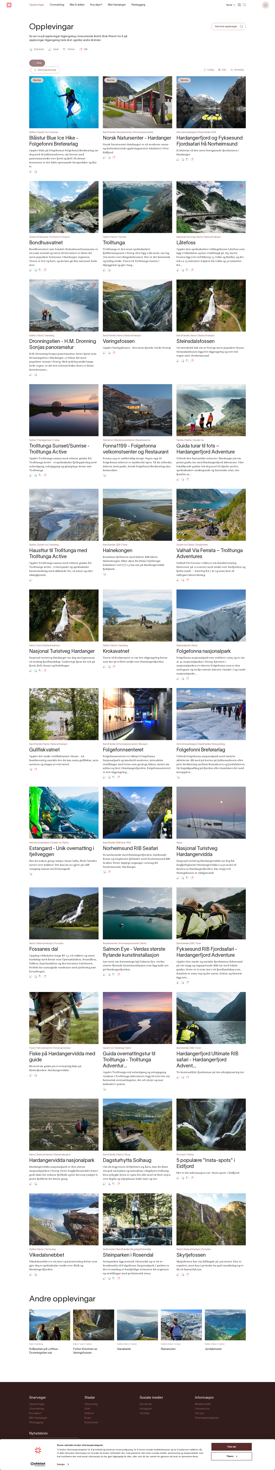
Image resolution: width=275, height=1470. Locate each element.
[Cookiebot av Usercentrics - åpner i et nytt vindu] (38, 1464)
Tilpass (230, 1456)
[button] (265, 5)
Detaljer (61, 1464)
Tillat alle (231, 1446)
